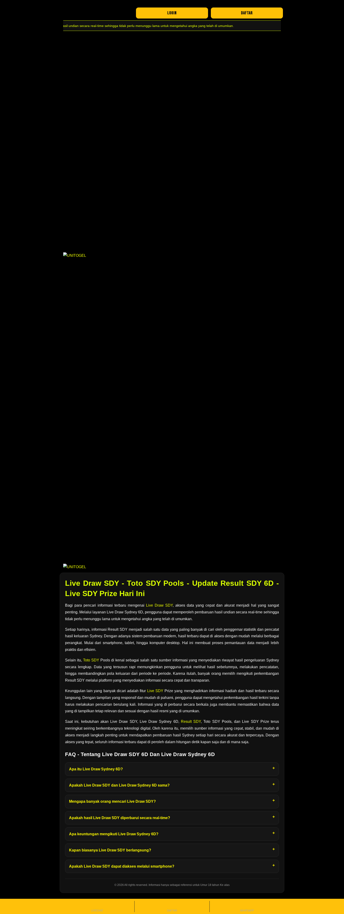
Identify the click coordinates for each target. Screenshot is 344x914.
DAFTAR (247, 13)
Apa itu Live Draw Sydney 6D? (96, 769)
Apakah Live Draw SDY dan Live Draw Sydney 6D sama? (119, 785)
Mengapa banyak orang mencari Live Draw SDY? (112, 801)
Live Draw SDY (159, 605)
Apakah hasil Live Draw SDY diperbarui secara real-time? (119, 818)
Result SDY (191, 722)
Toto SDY (91, 660)
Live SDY (155, 691)
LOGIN (172, 13)
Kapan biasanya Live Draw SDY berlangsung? (110, 850)
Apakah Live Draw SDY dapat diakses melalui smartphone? (121, 866)
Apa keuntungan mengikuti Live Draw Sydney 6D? (113, 834)
